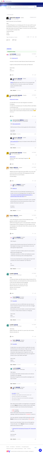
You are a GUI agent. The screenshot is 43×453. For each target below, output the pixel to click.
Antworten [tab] (9, 48)
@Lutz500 (15, 300)
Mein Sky (7, 446)
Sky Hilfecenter (12, 446)
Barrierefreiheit (18, 446)
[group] (28, 37)
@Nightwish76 (15, 58)
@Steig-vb (15, 188)
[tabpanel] (21, 246)
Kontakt (25, 448)
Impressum (29, 448)
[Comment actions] (36, 56)
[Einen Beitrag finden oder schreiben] (35, 7)
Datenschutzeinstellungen (19, 448)
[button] (11, 90)
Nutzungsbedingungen (25, 446)
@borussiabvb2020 (16, 123)
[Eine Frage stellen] (40, 450)
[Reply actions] (35, 80)
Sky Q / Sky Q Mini (10, 14)
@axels (11, 82)
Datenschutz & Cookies (10, 448)
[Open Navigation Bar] (2, 1)
